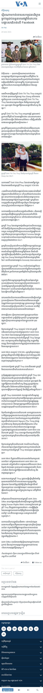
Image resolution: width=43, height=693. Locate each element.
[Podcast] (36, 629)
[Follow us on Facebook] (3, 629)
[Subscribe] (3, 634)
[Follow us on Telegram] (25, 629)
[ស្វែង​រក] (37, 690)
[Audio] (28, 690)
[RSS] (31, 629)
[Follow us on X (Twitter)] (9, 629)
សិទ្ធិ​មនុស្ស (5, 10)
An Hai (3, 28)
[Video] (19, 690)
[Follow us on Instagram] (20, 629)
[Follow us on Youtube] (14, 629)
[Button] (37, 36)
